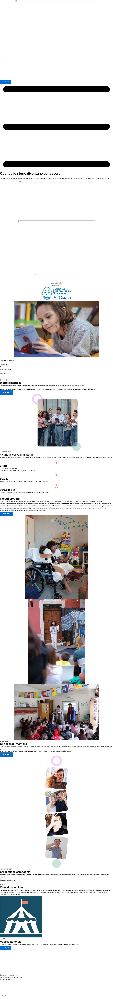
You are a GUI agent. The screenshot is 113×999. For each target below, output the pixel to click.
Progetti (6, 30)
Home (6, 26)
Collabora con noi (9, 32)
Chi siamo (7, 28)
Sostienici (7, 62)
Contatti (6, 35)
